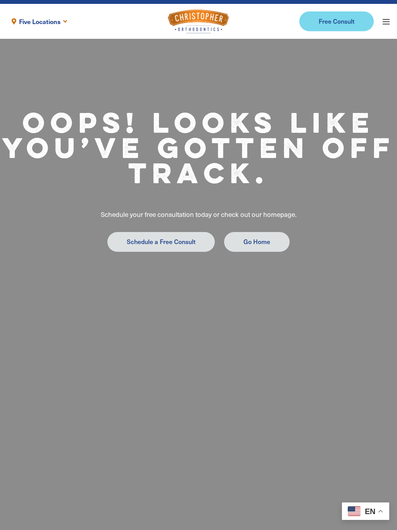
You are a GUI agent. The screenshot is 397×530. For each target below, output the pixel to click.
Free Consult (336, 21)
